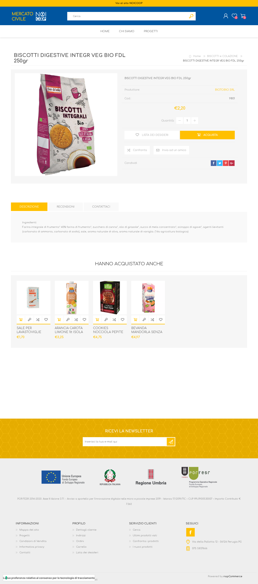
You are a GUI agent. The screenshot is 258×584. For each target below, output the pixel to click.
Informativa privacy (31, 547)
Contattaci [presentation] (101, 206)
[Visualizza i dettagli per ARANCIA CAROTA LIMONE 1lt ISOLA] (72, 298)
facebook (213, 163)
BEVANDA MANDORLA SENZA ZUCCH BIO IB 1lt (146, 332)
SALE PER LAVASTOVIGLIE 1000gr (29, 332)
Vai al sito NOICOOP (129, 3)
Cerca (136, 530)
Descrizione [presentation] (29, 206)
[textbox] (127, 16)
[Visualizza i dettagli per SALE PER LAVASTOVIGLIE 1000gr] (33, 298)
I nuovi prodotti (142, 547)
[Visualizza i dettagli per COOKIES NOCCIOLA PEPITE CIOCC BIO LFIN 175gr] (110, 298)
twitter (219, 163)
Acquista (21, 319)
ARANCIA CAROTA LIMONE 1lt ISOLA (69, 330)
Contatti (24, 552)
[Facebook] (190, 532)
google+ (232, 163)
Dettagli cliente (86, 530)
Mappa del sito (29, 530)
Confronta (38, 319)
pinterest (226, 163)
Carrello (243, 16)
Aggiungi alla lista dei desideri (46, 319)
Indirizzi (81, 535)
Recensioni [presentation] (65, 206)
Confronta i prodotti (146, 541)
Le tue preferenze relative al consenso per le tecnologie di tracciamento (49, 577)
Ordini (80, 541)
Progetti (24, 535)
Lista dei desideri (87, 552)
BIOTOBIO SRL (225, 89)
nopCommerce (232, 576)
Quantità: (167, 120)
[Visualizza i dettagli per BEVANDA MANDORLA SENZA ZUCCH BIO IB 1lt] (148, 298)
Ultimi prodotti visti (145, 535)
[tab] (29, 206)
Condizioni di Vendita (32, 541)
